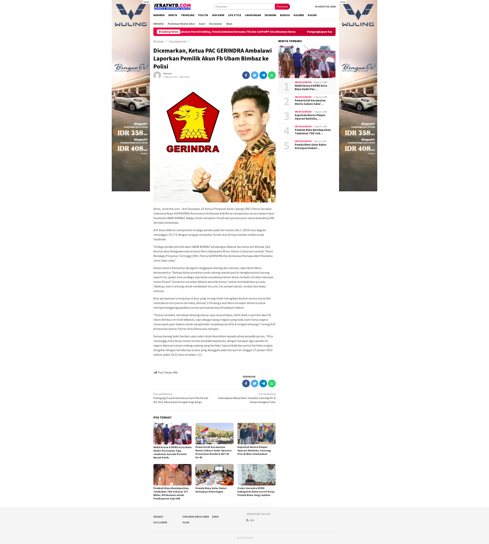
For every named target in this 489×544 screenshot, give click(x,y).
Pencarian (282, 6)
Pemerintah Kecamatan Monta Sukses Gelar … (310, 102)
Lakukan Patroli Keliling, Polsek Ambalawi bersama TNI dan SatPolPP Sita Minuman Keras (212, 31)
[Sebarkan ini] (246, 75)
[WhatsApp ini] (272, 75)
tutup (146, 1)
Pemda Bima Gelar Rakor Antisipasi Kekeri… (310, 146)
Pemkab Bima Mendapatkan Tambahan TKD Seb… (313, 131)
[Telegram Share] (263, 75)
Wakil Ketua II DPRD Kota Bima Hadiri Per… (311, 87)
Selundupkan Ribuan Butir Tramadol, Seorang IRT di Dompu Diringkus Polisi (247, 398)
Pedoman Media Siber (196, 516)
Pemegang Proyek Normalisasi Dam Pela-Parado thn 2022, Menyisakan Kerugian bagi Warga (180, 398)
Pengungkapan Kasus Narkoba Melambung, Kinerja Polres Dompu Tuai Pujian (331, 31)
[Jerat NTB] (172, 6)
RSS (252, 520)
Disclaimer (160, 522)
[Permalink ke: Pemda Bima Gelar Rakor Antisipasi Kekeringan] (214, 474)
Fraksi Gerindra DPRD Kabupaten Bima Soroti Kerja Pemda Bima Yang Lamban (255, 491)
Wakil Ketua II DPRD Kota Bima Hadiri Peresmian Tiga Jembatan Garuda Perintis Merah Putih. (172, 452)
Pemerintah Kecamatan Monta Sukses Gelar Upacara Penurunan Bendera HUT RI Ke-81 (213, 452)
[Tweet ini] (254, 75)
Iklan (186, 522)
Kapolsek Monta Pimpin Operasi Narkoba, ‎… (310, 116)
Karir (215, 516)
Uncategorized (303, 82)
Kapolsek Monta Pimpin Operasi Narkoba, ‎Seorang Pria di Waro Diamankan (254, 450)
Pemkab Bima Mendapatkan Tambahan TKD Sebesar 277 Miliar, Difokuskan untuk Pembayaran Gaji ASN (171, 493)
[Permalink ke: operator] (157, 75)
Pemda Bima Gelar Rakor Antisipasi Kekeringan (211, 489)
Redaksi (158, 516)
